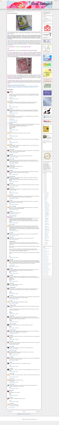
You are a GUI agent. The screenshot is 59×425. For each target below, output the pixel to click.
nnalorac (10, 149)
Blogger (35, 419)
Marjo (10, 341)
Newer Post (9, 411)
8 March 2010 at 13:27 (13, 174)
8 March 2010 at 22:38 (13, 298)
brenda (49, 135)
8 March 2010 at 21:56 (13, 293)
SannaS (10, 378)
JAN (10, 108)
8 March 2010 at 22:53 (13, 303)
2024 (45, 176)
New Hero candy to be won (47, 222)
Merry (10, 295)
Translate (49, 19)
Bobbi (10, 194)
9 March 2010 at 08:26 (13, 339)
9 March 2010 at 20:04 (14, 388)
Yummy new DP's (47, 211)
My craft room (18, 9)
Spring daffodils (47, 223)
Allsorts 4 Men (46, 235)
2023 (45, 177)
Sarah (10, 183)
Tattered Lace (45, 271)
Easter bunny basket (47, 209)
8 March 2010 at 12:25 (13, 147)
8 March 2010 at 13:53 (13, 198)
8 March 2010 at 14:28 (13, 209)
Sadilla (10, 390)
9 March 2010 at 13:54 (13, 348)
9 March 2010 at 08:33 (13, 344)
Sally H (10, 283)
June (45, 199)
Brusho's (44, 252)
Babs (10, 268)
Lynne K (10, 158)
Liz (9, 131)
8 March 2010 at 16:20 (13, 257)
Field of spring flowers (46, 234)
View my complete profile (46, 140)
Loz (10, 300)
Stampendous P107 (45, 268)
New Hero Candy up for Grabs (47, 240)
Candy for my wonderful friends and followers (47, 213)
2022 (45, 178)
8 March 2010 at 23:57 (13, 313)
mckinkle (10, 187)
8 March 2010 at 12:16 (13, 142)
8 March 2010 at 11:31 (13, 120)
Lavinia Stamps (45, 259)
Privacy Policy (34, 9)
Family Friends (13, 9)
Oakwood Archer (45, 260)
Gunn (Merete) (11, 350)
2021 (45, 179)
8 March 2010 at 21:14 (13, 285)
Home (8, 9)
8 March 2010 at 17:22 (13, 281)
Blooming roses (47, 210)
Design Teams (28, 9)
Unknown (10, 224)
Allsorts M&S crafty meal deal (47, 208)
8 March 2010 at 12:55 (13, 163)
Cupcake (23, 41)
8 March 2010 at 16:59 (13, 273)
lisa (9, 362)
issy (10, 100)
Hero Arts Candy (47, 232)
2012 (45, 189)
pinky (10, 170)
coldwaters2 (11, 287)
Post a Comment (11, 407)
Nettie (10, 154)
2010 (45, 191)
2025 (45, 175)
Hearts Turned (11, 206)
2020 (45, 180)
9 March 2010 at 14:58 (13, 360)
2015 (45, 186)
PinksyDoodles (11, 215)
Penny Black (27, 40)
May (45, 200)
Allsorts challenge (45, 251)
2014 (45, 187)
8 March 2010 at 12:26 (13, 152)
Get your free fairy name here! (47, 170)
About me (23, 9)
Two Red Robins (45, 272)
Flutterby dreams (47, 203)
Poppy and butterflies (46, 220)
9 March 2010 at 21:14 (13, 395)
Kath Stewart (11, 329)
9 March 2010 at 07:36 (13, 333)
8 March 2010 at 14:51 (13, 222)
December (46, 192)
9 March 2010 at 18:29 (13, 382)
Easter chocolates (47, 204)
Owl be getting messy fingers (47, 218)
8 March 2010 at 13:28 (13, 181)
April (45, 201)
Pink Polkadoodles (47, 236)
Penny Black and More (46, 263)
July (45, 198)
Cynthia (10, 315)
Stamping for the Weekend (12, 42)
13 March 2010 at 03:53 (14, 405)
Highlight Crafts (45, 256)
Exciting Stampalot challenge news (47, 229)
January (46, 243)
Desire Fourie (11, 323)
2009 (45, 244)
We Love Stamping (45, 275)
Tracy (10, 275)
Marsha (10, 403)
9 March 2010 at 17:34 (13, 371)
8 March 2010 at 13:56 (13, 204)
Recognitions (39, 9)
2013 (45, 188)
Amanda (10, 346)
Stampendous (45, 267)
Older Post (38, 411)
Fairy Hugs (44, 255)
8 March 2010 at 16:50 (13, 266)
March (46, 202)
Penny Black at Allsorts (46, 264)
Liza (10, 397)
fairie (10, 211)
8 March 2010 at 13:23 (13, 168)
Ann (10, 200)
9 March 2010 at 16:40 (13, 366)
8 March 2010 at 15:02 (13, 230)
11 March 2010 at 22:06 (14, 401)
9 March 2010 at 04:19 (13, 321)
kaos (10, 368)
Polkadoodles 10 (47, 226)
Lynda (10, 259)
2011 (44, 190)
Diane (10, 232)
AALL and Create (45, 248)
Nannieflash (11, 176)
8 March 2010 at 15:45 (13, 239)
